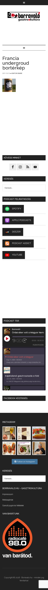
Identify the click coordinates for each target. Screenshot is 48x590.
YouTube (17, 255)
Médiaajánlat (7, 500)
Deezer (16, 232)
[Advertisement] (24, 34)
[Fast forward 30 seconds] (25, 340)
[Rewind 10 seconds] (14, 340)
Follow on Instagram (25, 461)
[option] (24, 357)
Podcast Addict (21, 243)
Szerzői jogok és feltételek (13, 505)
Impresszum (7, 494)
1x (19, 340)
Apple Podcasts (21, 220)
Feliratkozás (38, 345)
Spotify (16, 209)
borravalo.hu (24, 16)
